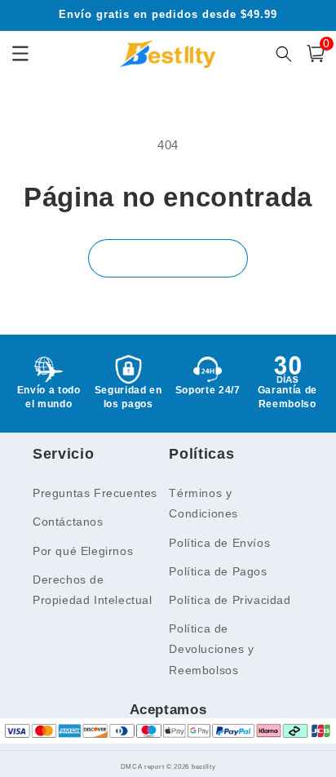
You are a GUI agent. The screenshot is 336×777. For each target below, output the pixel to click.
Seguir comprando (168, 257)
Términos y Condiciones (203, 503)
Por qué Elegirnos (83, 550)
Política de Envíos (219, 542)
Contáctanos (68, 521)
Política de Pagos (218, 571)
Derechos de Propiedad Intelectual (93, 589)
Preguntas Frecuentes (95, 493)
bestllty (204, 766)
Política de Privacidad (229, 599)
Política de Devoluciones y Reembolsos (211, 649)
